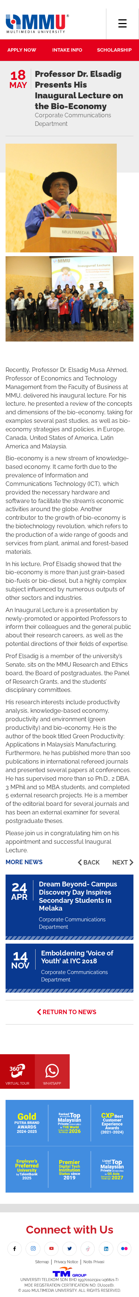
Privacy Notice (66, 1262)
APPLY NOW (21, 50)
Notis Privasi (93, 1262)
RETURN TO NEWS (69, 1012)
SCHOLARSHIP (114, 50)
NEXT (120, 862)
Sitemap (42, 1262)
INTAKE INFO (67, 50)
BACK (91, 862)
